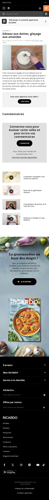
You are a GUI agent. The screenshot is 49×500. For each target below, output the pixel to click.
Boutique (6, 428)
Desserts (6, 31)
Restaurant (7, 433)
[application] (24, 57)
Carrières (6, 451)
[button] (46, 8)
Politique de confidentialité (24, 488)
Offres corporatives (10, 447)
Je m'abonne (26, 282)
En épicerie (7, 442)
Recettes (6, 423)
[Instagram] (22, 464)
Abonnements (8, 437)
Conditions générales (24, 493)
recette (19, 73)
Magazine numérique (10, 456)
